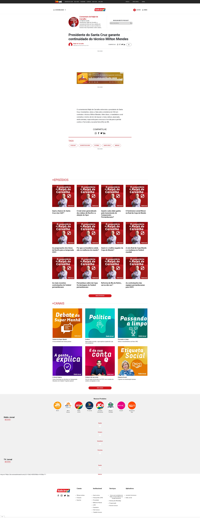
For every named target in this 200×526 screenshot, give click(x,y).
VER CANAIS (100, 388)
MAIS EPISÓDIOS (100, 295)
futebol (96, 145)
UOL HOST (76, 1)
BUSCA (127, 1)
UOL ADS (100, 1)
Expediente (96, 507)
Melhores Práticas (97, 502)
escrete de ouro (85, 145)
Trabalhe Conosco (97, 512)
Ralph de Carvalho (78, 43)
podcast (73, 145)
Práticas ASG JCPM (98, 497)
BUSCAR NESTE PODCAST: (121, 20)
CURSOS (89, 1)
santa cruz (107, 145)
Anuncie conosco (113, 505)
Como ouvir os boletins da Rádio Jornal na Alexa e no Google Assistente (116, 497)
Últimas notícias (81, 495)
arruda (117, 145)
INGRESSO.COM (69, 1)
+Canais (58, 303)
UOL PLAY (94, 1)
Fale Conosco (96, 509)
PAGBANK (82, 1)
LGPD (94, 505)
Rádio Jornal (129, 497)
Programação (112, 503)
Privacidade (96, 500)
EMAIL (143, 1)
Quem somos (96, 495)
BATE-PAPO (136, 1)
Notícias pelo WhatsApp (115, 500)
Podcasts (79, 497)
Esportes (79, 500)
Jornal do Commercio (131, 495)
